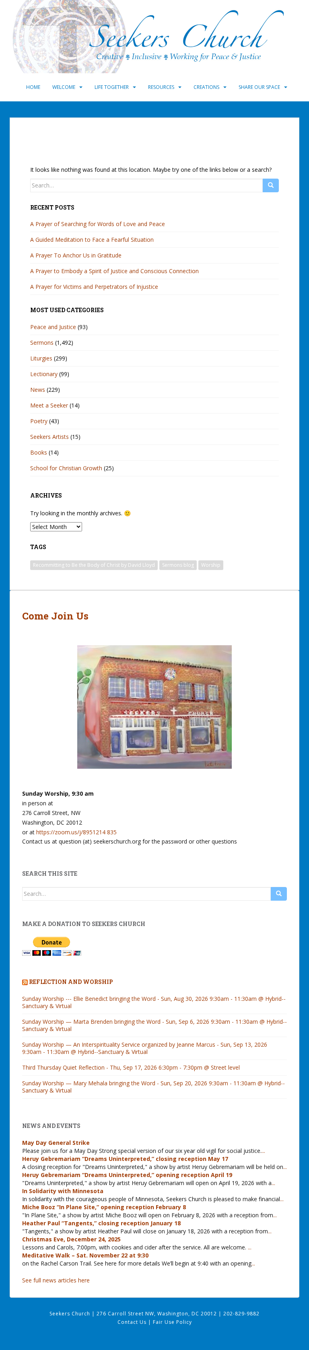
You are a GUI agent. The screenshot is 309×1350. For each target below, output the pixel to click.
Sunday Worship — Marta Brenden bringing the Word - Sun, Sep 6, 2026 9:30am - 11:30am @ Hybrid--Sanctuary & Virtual (154, 1025)
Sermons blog (178, 565)
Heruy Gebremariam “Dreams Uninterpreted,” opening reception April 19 (127, 1175)
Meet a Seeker (49, 405)
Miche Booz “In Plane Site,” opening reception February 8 (104, 1207)
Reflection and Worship (71, 982)
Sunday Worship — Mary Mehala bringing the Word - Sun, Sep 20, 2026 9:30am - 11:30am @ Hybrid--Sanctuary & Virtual (153, 1086)
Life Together (112, 87)
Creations (206, 87)
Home (33, 87)
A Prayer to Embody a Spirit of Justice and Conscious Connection (114, 271)
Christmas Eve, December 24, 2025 (71, 1239)
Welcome (63, 87)
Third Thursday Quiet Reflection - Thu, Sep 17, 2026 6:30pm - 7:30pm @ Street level (131, 1067)
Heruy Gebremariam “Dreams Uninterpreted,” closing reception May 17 (125, 1159)
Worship (210, 565)
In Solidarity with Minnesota (62, 1191)
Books (38, 452)
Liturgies (41, 358)
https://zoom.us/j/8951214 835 (76, 832)
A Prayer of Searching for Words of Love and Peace (97, 224)
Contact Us (132, 1322)
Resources (161, 87)
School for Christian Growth (66, 468)
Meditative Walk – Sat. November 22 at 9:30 (85, 1255)
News (37, 389)
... (263, 1150)
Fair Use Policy (172, 1322)
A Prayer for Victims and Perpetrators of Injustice (94, 286)
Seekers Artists (49, 436)
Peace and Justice (53, 327)
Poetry (38, 421)
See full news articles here (56, 1280)
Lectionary (44, 374)
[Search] (271, 185)
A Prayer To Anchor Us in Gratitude (76, 255)
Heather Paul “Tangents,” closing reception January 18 (101, 1223)
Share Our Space (259, 87)
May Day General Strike (56, 1142)
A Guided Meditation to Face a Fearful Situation (92, 239)
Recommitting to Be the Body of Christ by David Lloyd (94, 565)
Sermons (42, 342)
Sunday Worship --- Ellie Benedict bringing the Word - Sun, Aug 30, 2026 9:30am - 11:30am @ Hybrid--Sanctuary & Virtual (154, 1002)
